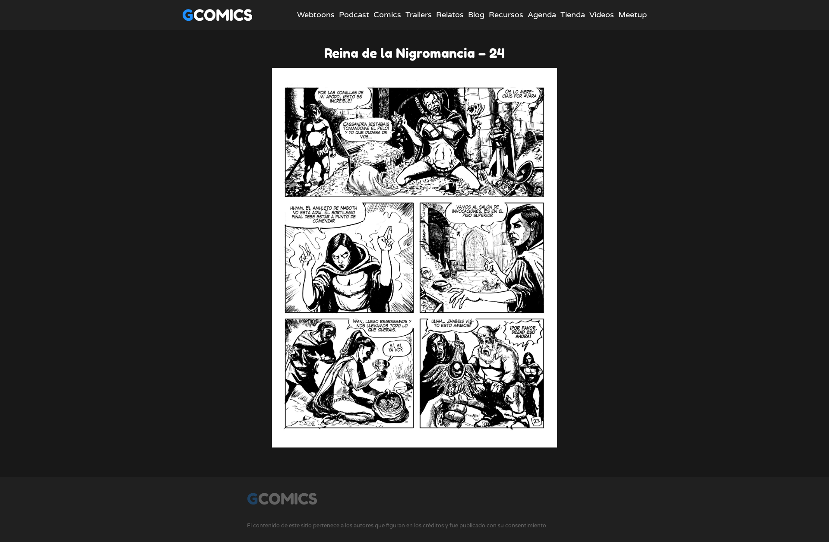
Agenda (542, 14)
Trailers (418, 14)
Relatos (450, 14)
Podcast (354, 14)
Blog (476, 14)
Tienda (572, 14)
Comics (387, 14)
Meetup (632, 14)
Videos (601, 14)
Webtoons (316, 14)
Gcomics (217, 15)
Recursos (506, 14)
